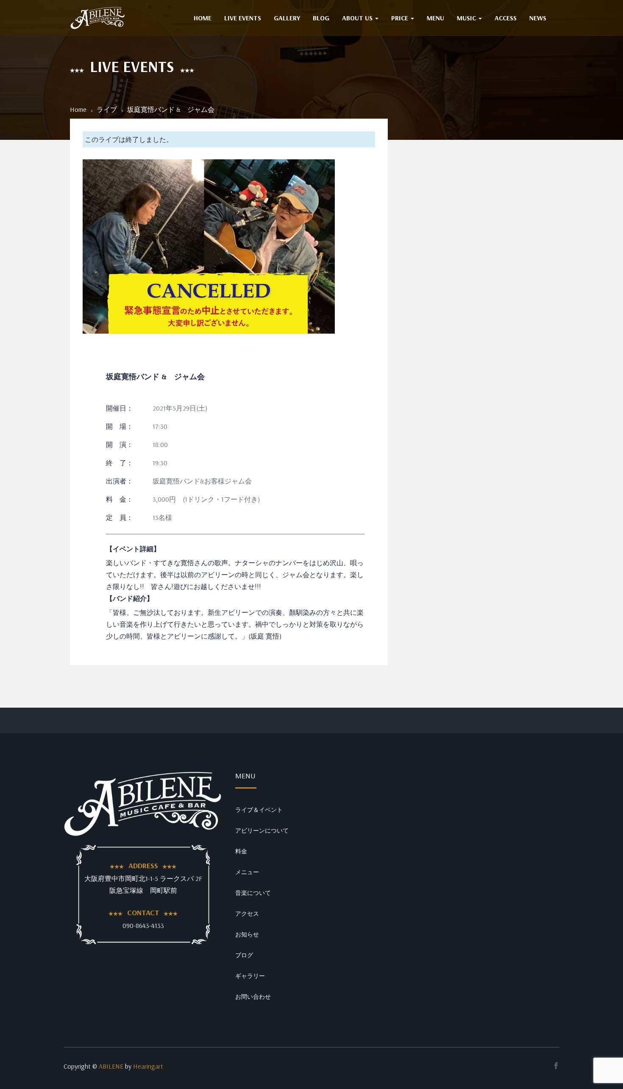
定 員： (119, 517)
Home (78, 109)
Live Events (242, 18)
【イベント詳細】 (133, 548)
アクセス (247, 913)
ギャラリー (250, 976)
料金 (241, 851)
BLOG (321, 18)
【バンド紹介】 (129, 598)
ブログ (244, 955)
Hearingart (148, 1066)
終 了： (119, 462)
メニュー (247, 872)
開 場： (119, 426)
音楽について (253, 893)
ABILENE (111, 1066)
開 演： (119, 444)
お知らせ (247, 934)
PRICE (400, 18)
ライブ (107, 109)
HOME (202, 18)
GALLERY (287, 18)
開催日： (119, 408)
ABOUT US (358, 18)
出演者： (119, 481)
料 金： (119, 499)
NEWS (537, 18)
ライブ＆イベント (259, 810)
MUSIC (467, 18)
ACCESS (506, 18)
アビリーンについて (262, 830)
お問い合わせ (253, 996)
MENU (435, 18)
